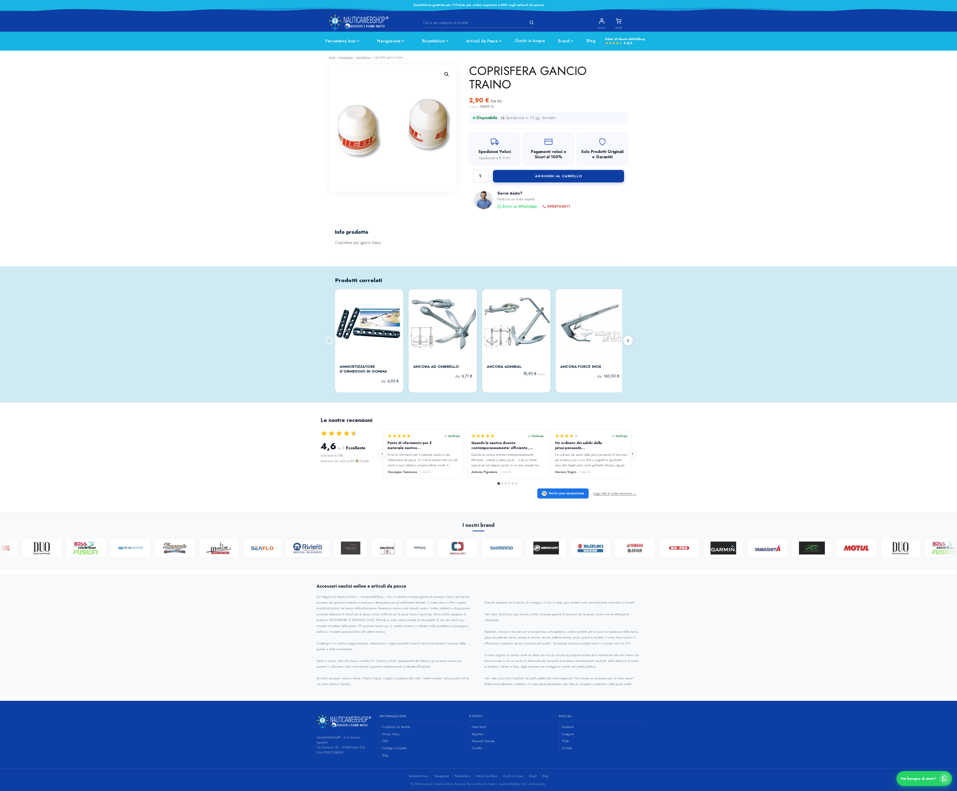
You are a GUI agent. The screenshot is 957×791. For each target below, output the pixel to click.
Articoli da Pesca (482, 41)
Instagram (568, 734)
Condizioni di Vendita (396, 726)
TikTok (565, 741)
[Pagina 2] (502, 483)
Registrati (477, 734)
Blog (591, 41)
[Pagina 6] (516, 483)
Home (332, 57)
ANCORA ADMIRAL (504, 366)
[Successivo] (628, 341)
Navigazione (388, 41)
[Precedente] (382, 454)
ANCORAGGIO (363, 57)
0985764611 (558, 206)
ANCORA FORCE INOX (580, 366)
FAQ (385, 741)
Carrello (477, 748)
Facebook (568, 726)
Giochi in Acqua (530, 41)
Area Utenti (479, 726)
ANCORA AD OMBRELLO (436, 366)
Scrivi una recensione (566, 493)
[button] (446, 74)
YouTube (567, 748)
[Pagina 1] (498, 483)
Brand (563, 41)
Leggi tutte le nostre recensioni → (615, 493)
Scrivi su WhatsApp (519, 206)
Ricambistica (433, 41)
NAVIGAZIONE (346, 57)
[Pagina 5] (513, 483)
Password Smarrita (483, 741)
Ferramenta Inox (340, 41)
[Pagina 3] (506, 483)
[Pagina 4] (509, 483)
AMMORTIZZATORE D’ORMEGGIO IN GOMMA (363, 369)
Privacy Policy (391, 734)
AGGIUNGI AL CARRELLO (558, 176)
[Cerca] (531, 22)
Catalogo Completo (394, 748)
